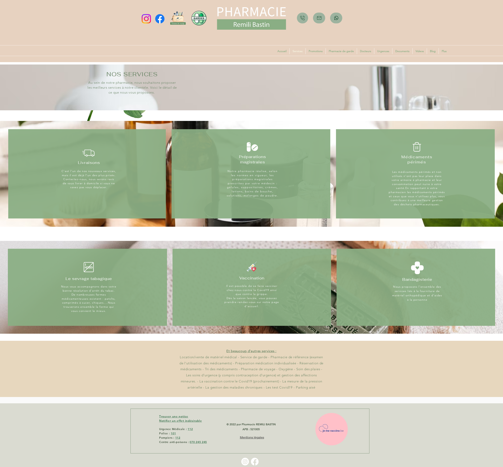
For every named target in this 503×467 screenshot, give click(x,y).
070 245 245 (198, 442)
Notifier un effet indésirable (180, 421)
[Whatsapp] (336, 18)
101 (173, 433)
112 (190, 429)
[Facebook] (160, 19)
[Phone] (302, 18)
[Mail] (319, 18)
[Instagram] (146, 19)
